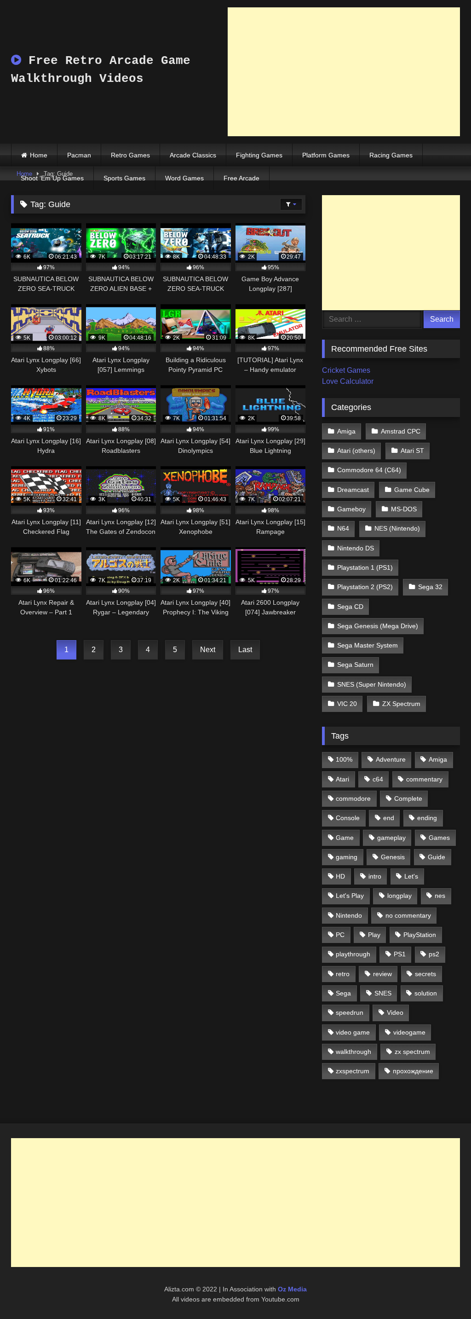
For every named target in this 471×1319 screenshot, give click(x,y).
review (382, 974)
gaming (346, 857)
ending (427, 817)
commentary (424, 779)
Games (439, 837)
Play (374, 934)
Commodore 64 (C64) (369, 470)
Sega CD (350, 606)
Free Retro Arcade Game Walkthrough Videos (100, 70)
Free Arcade (241, 178)
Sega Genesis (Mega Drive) (377, 626)
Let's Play (350, 895)
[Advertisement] (344, 71)
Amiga (346, 431)
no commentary (408, 915)
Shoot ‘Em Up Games (52, 178)
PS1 (400, 954)
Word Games (184, 178)
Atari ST (412, 450)
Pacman (79, 155)
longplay (399, 895)
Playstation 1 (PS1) (365, 567)
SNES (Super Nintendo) (371, 684)
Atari (342, 779)
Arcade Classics (193, 155)
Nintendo (349, 915)
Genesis (393, 857)
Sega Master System (367, 645)
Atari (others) (356, 450)
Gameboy (351, 509)
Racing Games (391, 155)
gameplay (391, 837)
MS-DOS (404, 509)
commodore (353, 798)
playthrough (353, 954)
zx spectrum (412, 1051)
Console (348, 817)
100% (344, 759)
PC (340, 934)
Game (345, 837)
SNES (382, 993)
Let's (411, 876)
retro (343, 974)
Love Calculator (347, 381)
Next (207, 650)
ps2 (434, 954)
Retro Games (130, 155)
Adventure (391, 759)
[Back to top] (442, 1292)
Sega (343, 993)
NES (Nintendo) (397, 528)
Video (395, 1012)
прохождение (413, 1071)
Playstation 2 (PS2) (365, 586)
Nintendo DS (355, 548)
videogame (409, 1032)
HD (340, 876)
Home (38, 155)
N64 (343, 528)
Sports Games (124, 178)
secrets (425, 974)
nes (440, 895)
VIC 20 (347, 703)
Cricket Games (346, 370)
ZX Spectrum (401, 703)
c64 (378, 779)
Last (245, 650)
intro (374, 876)
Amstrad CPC (400, 431)
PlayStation (419, 934)
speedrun (349, 1012)
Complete (408, 798)
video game (353, 1032)
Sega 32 (430, 586)
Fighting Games (259, 155)
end (388, 817)
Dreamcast (353, 489)
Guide (436, 857)
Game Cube (412, 489)
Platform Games (326, 155)
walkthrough (353, 1051)
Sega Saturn (355, 664)
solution (425, 993)
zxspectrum (352, 1071)
